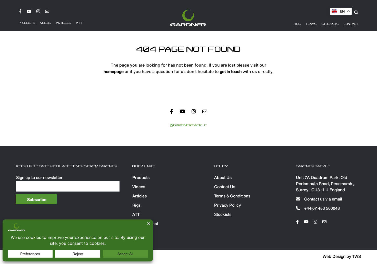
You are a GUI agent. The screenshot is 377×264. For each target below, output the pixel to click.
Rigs (297, 24)
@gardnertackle (188, 125)
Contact (351, 24)
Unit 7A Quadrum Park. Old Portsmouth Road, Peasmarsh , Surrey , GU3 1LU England (325, 184)
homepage (114, 72)
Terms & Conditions (232, 196)
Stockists (330, 24)
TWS (356, 257)
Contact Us (224, 187)
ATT (79, 23)
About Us (223, 178)
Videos (45, 23)
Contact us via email (322, 199)
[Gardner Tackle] (188, 18)
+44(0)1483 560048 (321, 208)
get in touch (231, 72)
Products (27, 23)
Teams (311, 24)
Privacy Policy (227, 205)
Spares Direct (145, 224)
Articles (63, 23)
